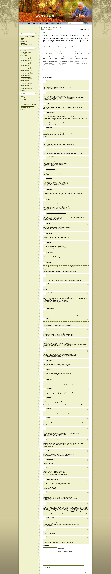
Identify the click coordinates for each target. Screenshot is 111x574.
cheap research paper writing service (70, 257)
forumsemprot (49, 189)
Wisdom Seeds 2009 (25, 62)
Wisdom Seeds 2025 (25, 87)
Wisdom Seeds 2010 (25, 63)
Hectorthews (49, 379)
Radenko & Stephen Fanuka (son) (41, 23)
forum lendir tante (50, 169)
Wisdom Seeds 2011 (25, 65)
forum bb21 (49, 127)
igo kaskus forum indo (51, 80)
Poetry (22, 53)
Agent (29, 23)
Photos (24, 23)
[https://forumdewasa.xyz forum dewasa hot (56, 439)
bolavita (48, 274)
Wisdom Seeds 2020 (25, 78)
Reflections (23, 55)
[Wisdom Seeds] (83, 57)
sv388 (47, 318)
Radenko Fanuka (44, 16)
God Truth (23, 43)
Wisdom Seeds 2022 (25, 82)
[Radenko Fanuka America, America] (67, 58)
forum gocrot (49, 242)
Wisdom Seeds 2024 (25, 85)
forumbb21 (49, 178)
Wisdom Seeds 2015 (25, 70)
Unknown (48, 103)
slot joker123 (49, 292)
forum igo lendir (50, 308)
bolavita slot (49, 360)
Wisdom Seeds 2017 (25, 73)
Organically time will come (26, 44)
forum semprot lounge (51, 92)
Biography (23, 97)
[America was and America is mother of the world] (51, 58)
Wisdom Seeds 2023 (25, 83)
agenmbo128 (49, 233)
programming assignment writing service (62, 384)
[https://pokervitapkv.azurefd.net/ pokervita (56, 213)
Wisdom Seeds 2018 (25, 75)
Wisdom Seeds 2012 (25, 67)
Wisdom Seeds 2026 (25, 88)
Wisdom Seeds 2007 (25, 58)
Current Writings (24, 52)
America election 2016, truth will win (50, 572)
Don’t (22, 39)
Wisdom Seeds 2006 (25, 57)
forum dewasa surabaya (52, 479)
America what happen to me (51, 27)
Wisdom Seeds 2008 (25, 60)
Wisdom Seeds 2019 (25, 77)
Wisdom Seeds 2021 (25, 80)
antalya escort (49, 459)
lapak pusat (49, 262)
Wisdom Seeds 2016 (25, 72)
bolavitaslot (49, 338)
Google (53, 23)
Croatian (23, 50)
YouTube (23, 90)
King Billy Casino (50, 517)
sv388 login (49, 283)
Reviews (59, 23)
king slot (48, 140)
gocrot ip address (50, 427)
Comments (23, 99)
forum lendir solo (50, 112)
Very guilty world (24, 41)
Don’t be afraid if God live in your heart (81, 572)
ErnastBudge (49, 252)
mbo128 (48, 223)
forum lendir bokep (50, 156)
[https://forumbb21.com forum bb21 (54, 467)
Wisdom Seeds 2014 (25, 68)
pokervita (48, 397)
